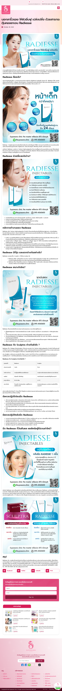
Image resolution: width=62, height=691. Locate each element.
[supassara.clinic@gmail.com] (29, 2)
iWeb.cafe (34, 689)
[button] (58, 7)
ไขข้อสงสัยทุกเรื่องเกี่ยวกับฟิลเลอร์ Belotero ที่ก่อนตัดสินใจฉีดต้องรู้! (46, 627)
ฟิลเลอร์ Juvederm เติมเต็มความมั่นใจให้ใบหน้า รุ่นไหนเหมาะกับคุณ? (47, 611)
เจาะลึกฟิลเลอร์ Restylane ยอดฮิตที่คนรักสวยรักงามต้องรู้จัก (21, 611)
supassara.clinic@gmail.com (34, 4)
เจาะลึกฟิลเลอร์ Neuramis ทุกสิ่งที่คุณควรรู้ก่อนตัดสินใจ (21, 619)
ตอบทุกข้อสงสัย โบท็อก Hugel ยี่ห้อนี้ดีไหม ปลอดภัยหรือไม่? (47, 619)
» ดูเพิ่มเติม (15, 615)
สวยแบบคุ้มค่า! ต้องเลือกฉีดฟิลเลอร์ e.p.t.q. (20, 627)
